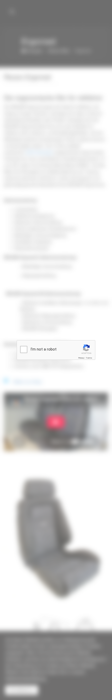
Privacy (81, 358)
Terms (89, 358)
